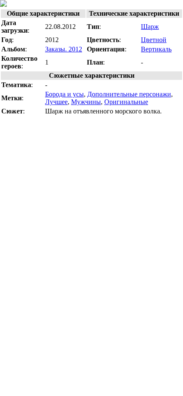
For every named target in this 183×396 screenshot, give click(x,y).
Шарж (150, 26)
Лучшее (56, 101)
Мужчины (86, 101)
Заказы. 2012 (63, 49)
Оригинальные (126, 101)
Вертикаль (156, 49)
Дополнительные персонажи (129, 94)
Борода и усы (64, 94)
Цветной (153, 39)
